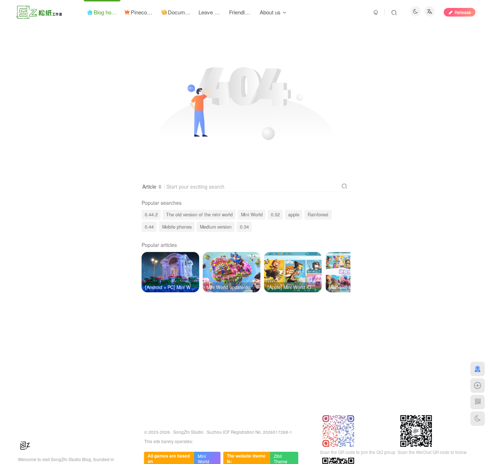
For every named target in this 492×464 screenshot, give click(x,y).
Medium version (216, 227)
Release (463, 12)
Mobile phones (177, 227)
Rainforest (318, 214)
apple (293, 214)
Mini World (252, 214)
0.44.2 (151, 214)
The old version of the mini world (199, 214)
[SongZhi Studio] (25, 444)
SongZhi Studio (188, 432)
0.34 (244, 227)
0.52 (275, 214)
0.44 (149, 227)
